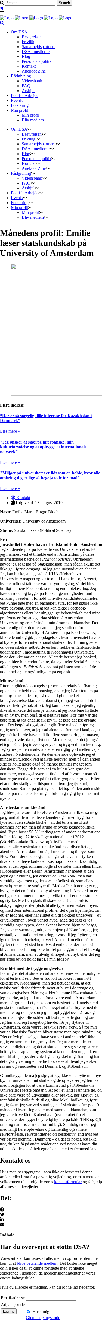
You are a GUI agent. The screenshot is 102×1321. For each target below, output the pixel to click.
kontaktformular (68, 1181)
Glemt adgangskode (43, 1317)
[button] (51, 1209)
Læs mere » (10, 431)
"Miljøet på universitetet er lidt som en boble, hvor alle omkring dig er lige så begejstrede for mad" (50, 475)
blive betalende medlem (37, 1263)
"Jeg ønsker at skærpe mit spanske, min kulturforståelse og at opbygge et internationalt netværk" (43, 447)
